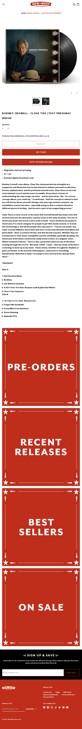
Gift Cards (67, 692)
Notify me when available (41, 162)
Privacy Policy (48, 697)
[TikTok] (56, 707)
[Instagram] (52, 707)
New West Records (14, 719)
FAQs (58, 692)
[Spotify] (63, 707)
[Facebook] (48, 707)
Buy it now (41, 152)
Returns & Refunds (50, 694)
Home (23, 13)
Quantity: (6, 124)
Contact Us (47, 692)
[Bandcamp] (44, 707)
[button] (74, 4)
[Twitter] (60, 707)
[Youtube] (67, 707)
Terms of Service (68, 694)
